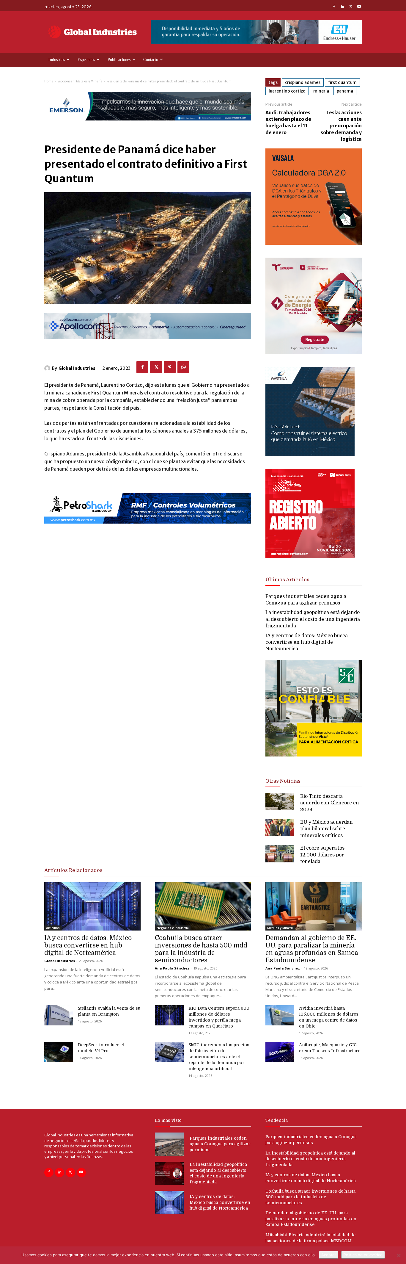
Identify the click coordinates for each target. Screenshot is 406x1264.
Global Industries (77, 368)
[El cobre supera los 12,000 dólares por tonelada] (279, 853)
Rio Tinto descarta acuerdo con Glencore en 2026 (329, 803)
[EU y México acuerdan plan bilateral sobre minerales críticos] (279, 827)
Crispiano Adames (302, 82)
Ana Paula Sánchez (172, 968)
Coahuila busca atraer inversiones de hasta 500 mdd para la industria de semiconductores (201, 949)
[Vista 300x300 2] (313, 761)
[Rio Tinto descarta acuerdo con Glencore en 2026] (279, 801)
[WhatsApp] (183, 367)
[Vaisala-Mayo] (313, 243)
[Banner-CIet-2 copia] (313, 352)
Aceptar (328, 1254)
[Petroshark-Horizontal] (147, 528)
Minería (321, 91)
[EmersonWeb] (147, 125)
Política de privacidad (363, 1254)
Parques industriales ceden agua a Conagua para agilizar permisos (220, 1144)
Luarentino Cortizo (287, 91)
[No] (399, 1255)
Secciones (64, 81)
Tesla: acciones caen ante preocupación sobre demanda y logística (341, 125)
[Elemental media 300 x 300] (310, 556)
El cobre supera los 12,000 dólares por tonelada (322, 854)
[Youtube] (359, 7)
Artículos (53, 928)
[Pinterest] (170, 367)
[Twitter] (350, 7)
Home (48, 81)
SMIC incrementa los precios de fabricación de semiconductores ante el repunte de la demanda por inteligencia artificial (218, 1056)
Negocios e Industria (173, 928)
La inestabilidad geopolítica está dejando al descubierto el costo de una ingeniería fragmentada (312, 619)
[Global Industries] (48, 368)
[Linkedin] (342, 7)
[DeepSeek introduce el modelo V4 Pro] (58, 1052)
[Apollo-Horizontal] (147, 344)
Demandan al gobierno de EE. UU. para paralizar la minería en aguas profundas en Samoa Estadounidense (311, 949)
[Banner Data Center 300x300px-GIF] (310, 454)
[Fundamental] (256, 32)
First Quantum (342, 82)
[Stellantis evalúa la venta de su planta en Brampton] (58, 1015)
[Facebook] (334, 7)
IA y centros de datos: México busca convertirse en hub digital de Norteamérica (306, 642)
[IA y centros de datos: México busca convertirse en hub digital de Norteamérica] (92, 906)
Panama (345, 91)
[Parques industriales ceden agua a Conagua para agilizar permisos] (169, 1144)
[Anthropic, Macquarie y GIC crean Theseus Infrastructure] (279, 1052)
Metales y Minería (89, 81)
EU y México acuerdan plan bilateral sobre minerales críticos (326, 829)
